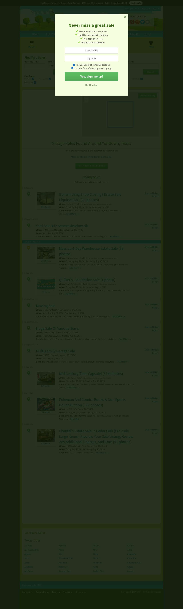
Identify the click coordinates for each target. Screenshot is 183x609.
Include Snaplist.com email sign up (93, 64)
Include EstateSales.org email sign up (93, 68)
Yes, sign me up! (91, 76)
